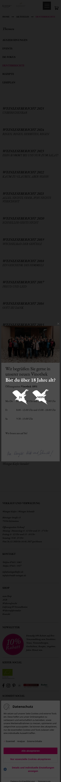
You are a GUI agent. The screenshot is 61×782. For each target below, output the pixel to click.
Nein (40, 397)
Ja (20, 397)
